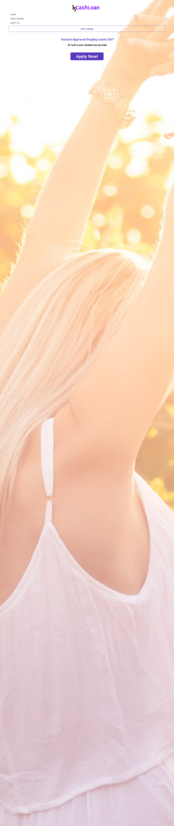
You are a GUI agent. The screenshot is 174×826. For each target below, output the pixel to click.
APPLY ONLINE (87, 29)
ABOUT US (14, 23)
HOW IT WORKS (17, 18)
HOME (13, 14)
